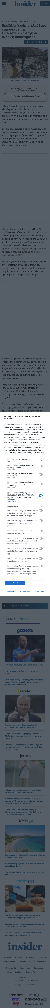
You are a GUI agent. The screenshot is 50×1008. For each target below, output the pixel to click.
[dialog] (25, 504)
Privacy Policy (38, 591)
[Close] (45, 416)
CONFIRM (15, 583)
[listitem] (25, 460)
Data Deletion (11, 591)
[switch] (41, 466)
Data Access (25, 591)
